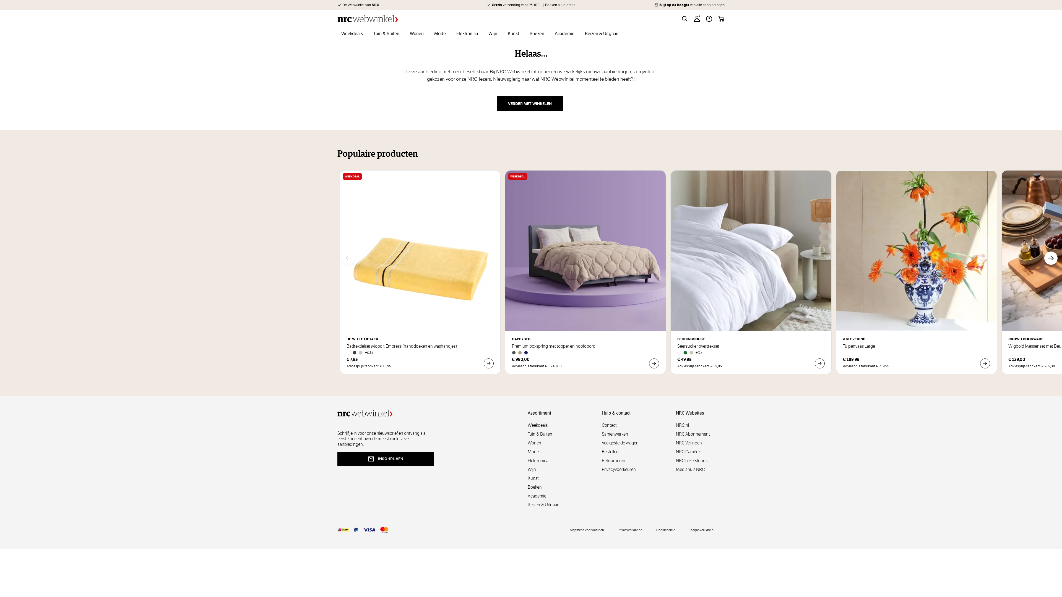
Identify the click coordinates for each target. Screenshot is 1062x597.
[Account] (697, 18)
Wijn (532, 469)
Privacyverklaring (630, 530)
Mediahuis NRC (690, 469)
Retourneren (613, 461)
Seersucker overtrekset (698, 346)
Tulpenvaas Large (859, 346)
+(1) (699, 352)
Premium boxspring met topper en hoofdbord (553, 346)
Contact (609, 425)
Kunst (533, 478)
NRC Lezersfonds (691, 461)
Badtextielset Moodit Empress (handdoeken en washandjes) (402, 346)
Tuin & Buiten (540, 434)
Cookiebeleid (665, 530)
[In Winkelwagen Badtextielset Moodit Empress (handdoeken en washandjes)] (489, 363)
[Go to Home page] (367, 18)
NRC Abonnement (693, 434)
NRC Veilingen (689, 443)
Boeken (535, 487)
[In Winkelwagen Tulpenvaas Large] (985, 363)
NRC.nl (682, 425)
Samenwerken (615, 434)
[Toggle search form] (684, 18)
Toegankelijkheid (701, 530)
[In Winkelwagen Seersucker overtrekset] (820, 363)
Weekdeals (538, 425)
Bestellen (610, 452)
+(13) (369, 352)
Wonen (534, 443)
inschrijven (390, 458)
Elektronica (538, 461)
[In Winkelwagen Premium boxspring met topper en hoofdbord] (654, 363)
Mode (533, 452)
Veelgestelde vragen (620, 443)
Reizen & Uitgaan (543, 505)
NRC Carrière (688, 452)
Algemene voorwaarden (587, 530)
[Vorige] (348, 258)
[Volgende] (1051, 258)
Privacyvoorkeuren (619, 469)
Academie (537, 496)
